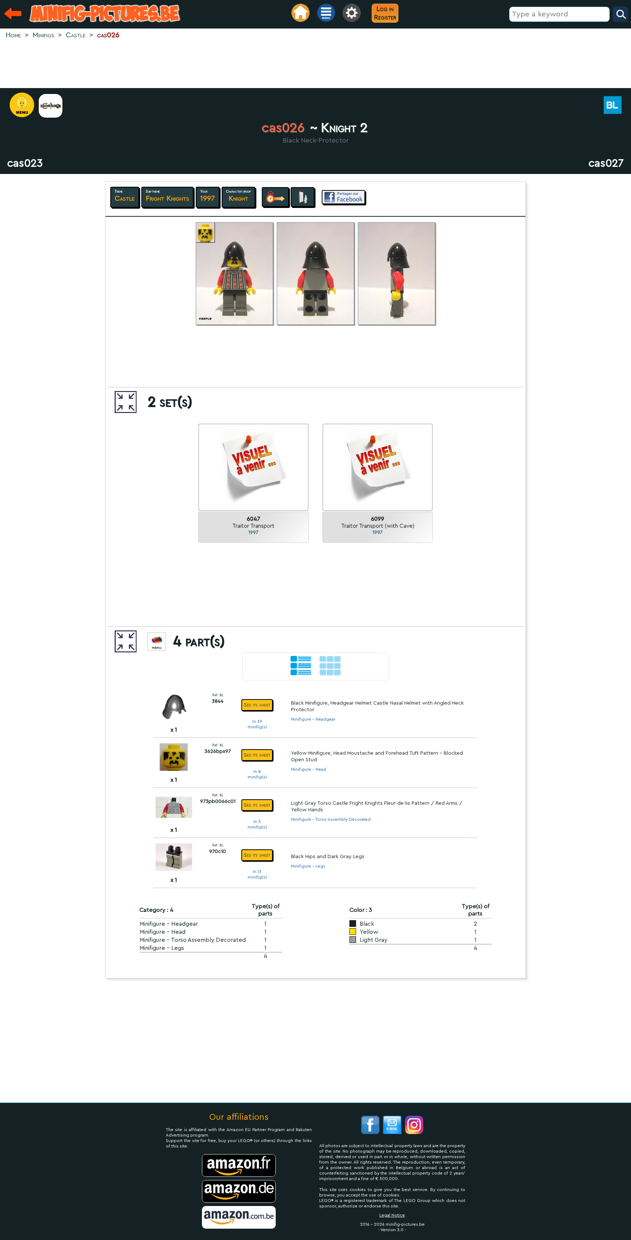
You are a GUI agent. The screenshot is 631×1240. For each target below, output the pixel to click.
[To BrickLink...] (616, 106)
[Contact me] (392, 1126)
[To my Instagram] (414, 1126)
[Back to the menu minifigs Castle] (54, 106)
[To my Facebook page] (370, 1126)
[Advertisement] (315, 64)
